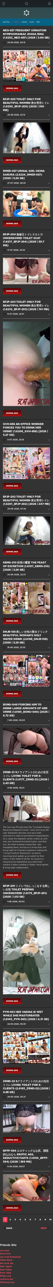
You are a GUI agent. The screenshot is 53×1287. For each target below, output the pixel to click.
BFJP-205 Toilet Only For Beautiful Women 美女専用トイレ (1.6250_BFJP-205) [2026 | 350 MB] (26, 105)
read (31, 22)
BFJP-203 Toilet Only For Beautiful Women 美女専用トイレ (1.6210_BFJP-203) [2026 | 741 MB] (26, 305)
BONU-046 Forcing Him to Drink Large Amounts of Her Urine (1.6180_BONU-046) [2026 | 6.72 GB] (26, 710)
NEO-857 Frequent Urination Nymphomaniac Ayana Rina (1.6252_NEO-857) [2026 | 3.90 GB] (26, 34)
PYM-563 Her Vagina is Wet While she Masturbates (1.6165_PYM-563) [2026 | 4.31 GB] (26, 1016)
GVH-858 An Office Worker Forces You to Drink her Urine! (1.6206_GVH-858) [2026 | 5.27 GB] (25, 429)
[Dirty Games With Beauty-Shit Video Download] (26, 13)
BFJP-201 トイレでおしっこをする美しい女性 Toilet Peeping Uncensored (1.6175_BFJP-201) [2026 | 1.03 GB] (26, 891)
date (17, 22)
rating (24, 22)
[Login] (49, 3)
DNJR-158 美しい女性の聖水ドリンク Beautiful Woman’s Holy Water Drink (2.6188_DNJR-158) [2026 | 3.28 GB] (25, 637)
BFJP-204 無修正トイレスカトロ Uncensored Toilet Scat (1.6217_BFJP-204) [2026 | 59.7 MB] (23, 240)
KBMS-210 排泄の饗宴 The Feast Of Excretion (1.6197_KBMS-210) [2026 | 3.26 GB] (26, 566)
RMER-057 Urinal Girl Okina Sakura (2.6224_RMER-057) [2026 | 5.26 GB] (24, 175)
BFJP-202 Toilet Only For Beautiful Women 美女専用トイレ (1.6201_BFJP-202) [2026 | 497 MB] (26, 500)
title (38, 22)
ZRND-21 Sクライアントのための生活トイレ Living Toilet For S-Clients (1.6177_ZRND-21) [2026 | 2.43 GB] (26, 778)
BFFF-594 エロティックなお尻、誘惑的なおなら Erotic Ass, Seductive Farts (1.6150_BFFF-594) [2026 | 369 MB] (25, 1156)
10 (50, 1220)
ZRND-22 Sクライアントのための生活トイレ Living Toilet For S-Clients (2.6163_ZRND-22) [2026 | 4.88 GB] (26, 1087)
